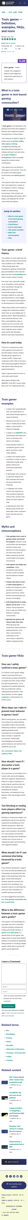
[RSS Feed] (17, 1176)
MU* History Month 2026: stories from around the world (16, 1079)
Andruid (13, 43)
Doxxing (9, 1038)
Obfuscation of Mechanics (15, 1049)
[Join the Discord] (14, 1176)
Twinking (9, 1060)
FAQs (10, 238)
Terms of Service (7, 1200)
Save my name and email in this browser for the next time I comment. (15, 998)
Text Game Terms (16, 12)
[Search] (21, 3)
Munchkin (9, 1045)
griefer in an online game (10, 933)
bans (3, 274)
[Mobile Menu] (24, 3)
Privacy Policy (6, 1195)
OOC (7, 479)
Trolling (8, 1057)
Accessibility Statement (14, 1206)
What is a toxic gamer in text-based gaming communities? (15, 219)
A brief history (13, 224)
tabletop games (19, 175)
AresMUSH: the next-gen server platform (15, 1095)
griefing (15, 141)
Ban (7, 1030)
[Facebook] (10, 1176)
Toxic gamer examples (16, 230)
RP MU (9, 51)
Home (3, 12)
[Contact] (21, 1176)
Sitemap (14, 1209)
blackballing (18, 274)
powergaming (6, 157)
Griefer (8, 1042)
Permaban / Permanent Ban (16, 1053)
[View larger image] (14, 122)
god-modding (10, 155)
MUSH (4, 51)
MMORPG (19, 433)
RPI (13, 51)
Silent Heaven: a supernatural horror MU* (16, 1144)
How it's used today (15, 227)
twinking (14, 144)
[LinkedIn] (7, 1176)
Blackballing (10, 1034)
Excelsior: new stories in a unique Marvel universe (16, 1128)
